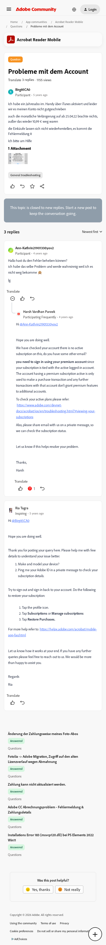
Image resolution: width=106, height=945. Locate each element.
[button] (9, 10)
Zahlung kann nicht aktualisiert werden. (37, 784)
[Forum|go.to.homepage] (36, 9)
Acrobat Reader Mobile (69, 22)
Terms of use (48, 923)
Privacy (64, 923)
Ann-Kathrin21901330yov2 (34, 248)
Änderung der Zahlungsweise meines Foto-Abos (43, 734)
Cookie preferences (21, 931)
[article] (53, 273)
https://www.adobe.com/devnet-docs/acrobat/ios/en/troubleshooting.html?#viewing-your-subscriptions (55, 411)
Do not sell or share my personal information (65, 931)
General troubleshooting (25, 175)
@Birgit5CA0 (20, 520)
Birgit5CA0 (22, 89)
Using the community (23, 923)
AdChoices (20, 939)
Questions (16, 26)
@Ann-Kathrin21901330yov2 (39, 324)
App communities (36, 22)
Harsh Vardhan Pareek (39, 311)
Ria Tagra (21, 508)
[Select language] (74, 9)
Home (14, 22)
